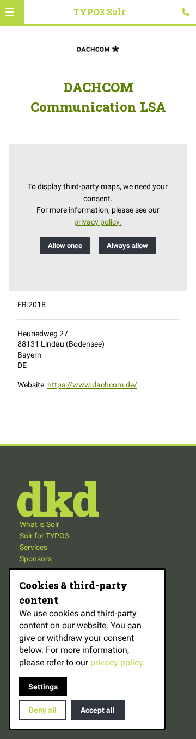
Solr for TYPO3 (44, 535)
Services (33, 547)
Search (173, 18)
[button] (10, 12)
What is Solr (39, 524)
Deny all (43, 710)
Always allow (127, 245)
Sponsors (36, 558)
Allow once (65, 245)
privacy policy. (97, 222)
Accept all (98, 710)
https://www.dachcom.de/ (92, 384)
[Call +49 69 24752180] (185, 12)
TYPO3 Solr (100, 11)
